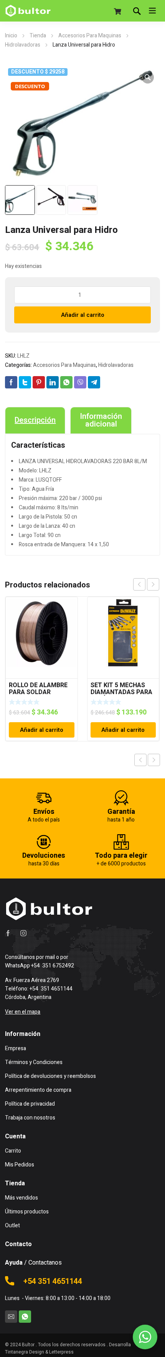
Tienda (38, 36)
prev (139, 584)
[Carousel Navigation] (146, 584)
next (153, 584)
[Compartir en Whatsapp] (66, 382)
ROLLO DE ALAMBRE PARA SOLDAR (38, 689)
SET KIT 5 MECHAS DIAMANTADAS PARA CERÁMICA (121, 692)
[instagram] (23, 933)
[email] (11, 1316)
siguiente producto (154, 760)
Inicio (11, 36)
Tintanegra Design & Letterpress (39, 1352)
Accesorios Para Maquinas (89, 36)
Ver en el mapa (22, 1012)
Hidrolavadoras (22, 45)
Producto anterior (140, 760)
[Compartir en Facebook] (11, 382)
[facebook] (8, 933)
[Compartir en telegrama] (94, 382)
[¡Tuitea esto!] (25, 382)
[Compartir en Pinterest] (39, 382)
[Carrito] (118, 11)
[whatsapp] (25, 1316)
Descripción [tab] (35, 420)
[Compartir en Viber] (80, 382)
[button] (148, 77)
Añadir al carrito (82, 315)
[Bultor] (28, 11)
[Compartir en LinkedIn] (52, 382)
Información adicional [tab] (101, 420)
